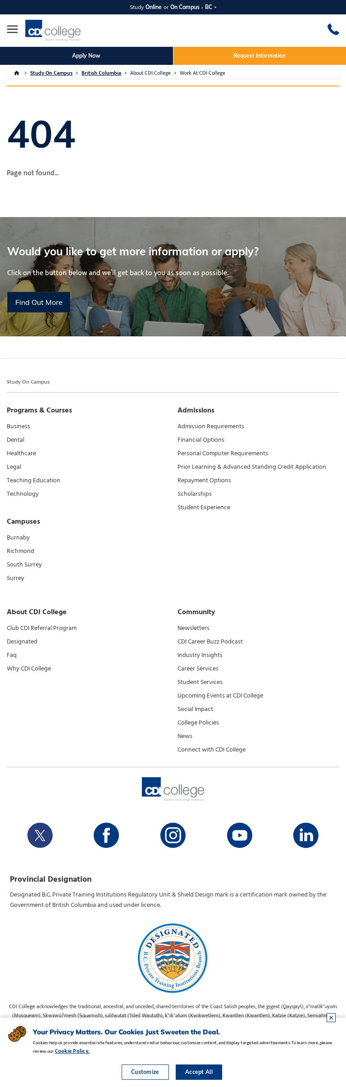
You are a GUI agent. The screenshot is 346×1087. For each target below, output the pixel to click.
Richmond (20, 551)
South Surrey (24, 565)
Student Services (200, 682)
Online (154, 7)
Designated (22, 642)
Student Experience (204, 507)
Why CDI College (29, 669)
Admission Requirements (211, 426)
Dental (15, 440)
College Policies (198, 723)
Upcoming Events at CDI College (220, 696)
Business (18, 426)
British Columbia (101, 72)
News (185, 736)
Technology (23, 494)
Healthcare (21, 453)
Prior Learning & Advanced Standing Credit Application (252, 467)
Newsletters (193, 628)
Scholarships (195, 494)
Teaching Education (33, 480)
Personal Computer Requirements (223, 453)
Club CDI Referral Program (42, 628)
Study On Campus (51, 72)
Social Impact (195, 709)
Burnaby (18, 538)
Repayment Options (204, 480)
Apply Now (86, 55)
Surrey (15, 578)
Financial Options (201, 440)
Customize (145, 1072)
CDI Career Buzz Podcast (210, 642)
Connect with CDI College (212, 750)
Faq (12, 655)
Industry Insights (200, 655)
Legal (14, 467)
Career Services (198, 669)
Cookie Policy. (72, 1050)
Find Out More (39, 302)
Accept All (199, 1072)
